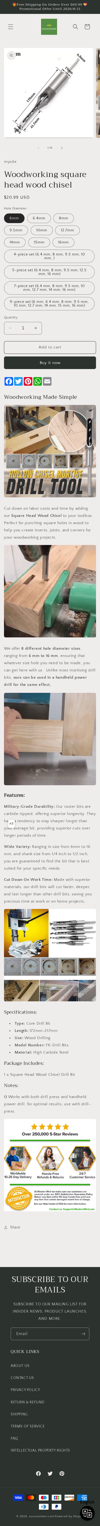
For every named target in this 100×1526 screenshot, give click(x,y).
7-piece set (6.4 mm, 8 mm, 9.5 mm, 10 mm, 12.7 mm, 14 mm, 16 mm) (49, 288)
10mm (41, 230)
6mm (14, 218)
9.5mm (16, 230)
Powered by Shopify (69, 1516)
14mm (15, 242)
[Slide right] (62, 148)
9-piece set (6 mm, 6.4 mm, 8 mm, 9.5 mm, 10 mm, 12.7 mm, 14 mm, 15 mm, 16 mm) (49, 304)
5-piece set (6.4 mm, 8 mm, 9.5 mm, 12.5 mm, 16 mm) (49, 272)
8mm (63, 218)
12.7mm (67, 230)
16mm (63, 242)
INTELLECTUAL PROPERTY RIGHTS (40, 1450)
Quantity (11, 317)
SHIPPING (19, 1414)
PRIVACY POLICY (25, 1390)
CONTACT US (22, 1378)
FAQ (14, 1438)
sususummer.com (41, 1516)
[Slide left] (38, 148)
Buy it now (50, 362)
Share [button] (15, 1227)
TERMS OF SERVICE (28, 1426)
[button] (11, 27)
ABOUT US (20, 1366)
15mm (39, 242)
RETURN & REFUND (28, 1402)
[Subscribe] (83, 1334)
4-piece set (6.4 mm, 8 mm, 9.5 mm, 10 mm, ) (49, 256)
